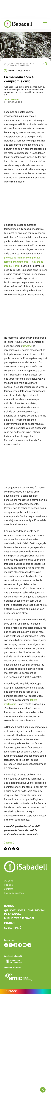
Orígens (27, 345)
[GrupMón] (25, 991)
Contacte (8, 889)
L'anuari (9, 923)
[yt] (25, 946)
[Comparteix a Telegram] (17, 849)
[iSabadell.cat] (16, 28)
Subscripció (12, 927)
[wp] (29, 946)
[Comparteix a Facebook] (9, 849)
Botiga (9, 905)
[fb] (6, 946)
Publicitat (8, 884)
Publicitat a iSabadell (20, 918)
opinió (11, 71)
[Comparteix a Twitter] (5, 849)
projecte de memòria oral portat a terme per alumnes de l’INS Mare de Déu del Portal (23, 261)
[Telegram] (20, 946)
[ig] (15, 946)
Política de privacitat (14, 893)
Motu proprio (24, 71)
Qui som (8, 880)
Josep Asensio (11, 99)
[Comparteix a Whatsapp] (13, 849)
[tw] (11, 946)
